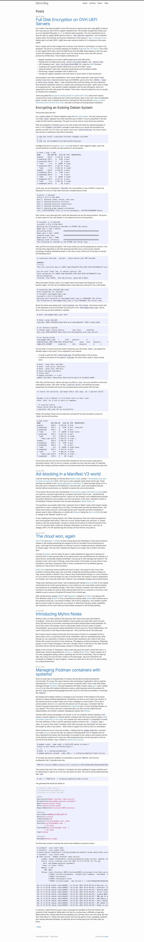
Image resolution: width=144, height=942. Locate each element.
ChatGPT (60, 596)
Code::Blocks (53, 683)
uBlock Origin (75, 479)
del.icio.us (68, 652)
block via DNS (94, 512)
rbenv (94, 686)
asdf (39, 688)
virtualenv (53, 686)
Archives (92, 3)
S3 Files (88, 596)
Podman (87, 711)
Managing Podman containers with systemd (68, 672)
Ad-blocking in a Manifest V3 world (68, 474)
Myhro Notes (84, 652)
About (85, 3)
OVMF (92, 64)
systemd (47, 733)
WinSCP (54, 598)
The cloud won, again (55, 536)
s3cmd (88, 598)
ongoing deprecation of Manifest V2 (69, 483)
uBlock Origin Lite (87, 501)
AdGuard (76, 512)
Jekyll (106, 936)
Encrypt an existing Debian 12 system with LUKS (70, 96)
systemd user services (75, 740)
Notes (100, 3)
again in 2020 (53, 541)
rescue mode (64, 146)
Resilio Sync (40, 570)
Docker (55, 704)
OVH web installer (81, 116)
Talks (106, 3)
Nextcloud (89, 583)
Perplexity (71, 596)
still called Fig (74, 706)
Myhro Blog (42, 3)
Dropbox (47, 554)
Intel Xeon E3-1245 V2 (91, 49)
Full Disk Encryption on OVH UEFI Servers (66, 22)
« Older (38, 927)
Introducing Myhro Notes (59, 614)
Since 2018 (40, 541)
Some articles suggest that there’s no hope (86, 492)
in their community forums (96, 38)
